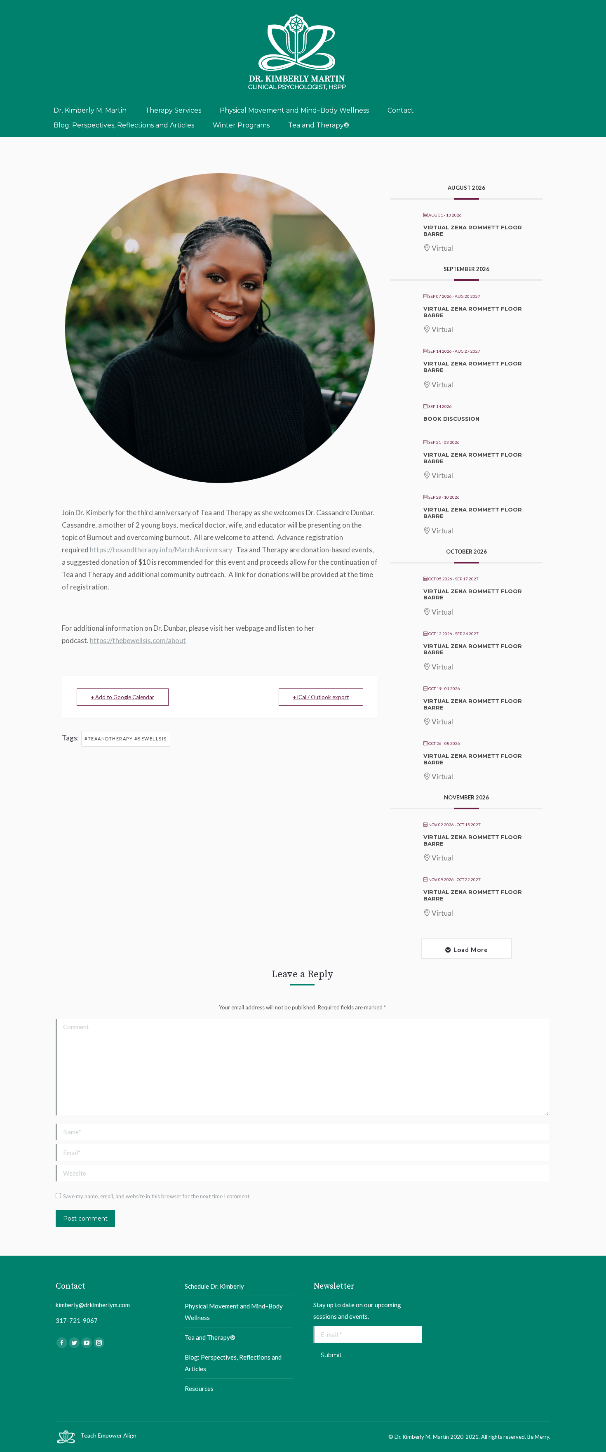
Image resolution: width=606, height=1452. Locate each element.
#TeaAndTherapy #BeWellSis (126, 738)
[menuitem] (90, 110)
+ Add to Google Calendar (122, 697)
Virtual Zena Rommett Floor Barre (472, 230)
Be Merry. (538, 1436)
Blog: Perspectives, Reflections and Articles (233, 1362)
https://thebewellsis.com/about (138, 640)
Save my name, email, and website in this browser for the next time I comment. (157, 1196)
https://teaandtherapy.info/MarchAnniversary (161, 549)
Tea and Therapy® (210, 1337)
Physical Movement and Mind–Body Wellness (234, 1311)
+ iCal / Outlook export (321, 697)
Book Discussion (451, 418)
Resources (199, 1388)
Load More (470, 949)
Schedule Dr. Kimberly (214, 1286)
